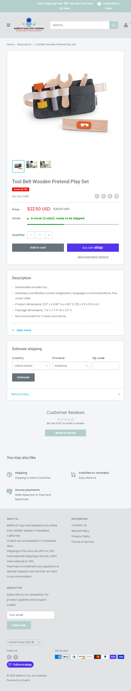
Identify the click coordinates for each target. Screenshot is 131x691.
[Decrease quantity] (30, 235)
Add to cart (38, 248)
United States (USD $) (21, 642)
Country (18, 358)
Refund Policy (20, 394)
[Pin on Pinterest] (103, 196)
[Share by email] (116, 196)
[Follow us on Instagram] (9, 657)
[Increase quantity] (49, 235)
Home (10, 44)
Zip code (98, 358)
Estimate (23, 377)
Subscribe (19, 625)
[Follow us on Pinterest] (15, 657)
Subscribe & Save (111, 6)
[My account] (126, 25)
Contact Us (79, 525)
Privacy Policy (80, 536)
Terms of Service (82, 542)
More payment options (93, 257)
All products (24, 44)
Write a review (65, 433)
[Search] (113, 25)
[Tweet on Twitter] (110, 196)
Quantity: (18, 235)
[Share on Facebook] (97, 196)
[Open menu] (8, 25)
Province (58, 358)
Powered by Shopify (18, 680)
